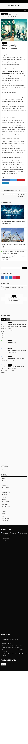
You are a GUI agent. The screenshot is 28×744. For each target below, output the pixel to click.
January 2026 (5, 560)
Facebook (6, 180)
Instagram (14, 277)
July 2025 (4, 568)
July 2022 (4, 589)
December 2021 (6, 591)
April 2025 (4, 570)
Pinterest (21, 180)
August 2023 (5, 584)
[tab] (3, 392)
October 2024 (5, 577)
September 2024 (6, 579)
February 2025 (5, 572)
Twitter (14, 180)
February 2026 (5, 558)
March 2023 (5, 586)
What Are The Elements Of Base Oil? (17, 431)
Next (25, 335)
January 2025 (5, 575)
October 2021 (5, 593)
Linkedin (6, 183)
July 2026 (4, 551)
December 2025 (6, 563)
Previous (3, 335)
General (4, 42)
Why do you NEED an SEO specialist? (17, 423)
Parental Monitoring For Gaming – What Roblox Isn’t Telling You (14, 335)
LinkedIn (10, 277)
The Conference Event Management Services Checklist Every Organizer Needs (17, 400)
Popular (3, 392)
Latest (8, 392)
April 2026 (4, 556)
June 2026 (4, 553)
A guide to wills (12, 415)
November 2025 (6, 565)
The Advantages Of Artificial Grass (12, 190)
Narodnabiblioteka (14, 5)
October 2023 (5, 582)
